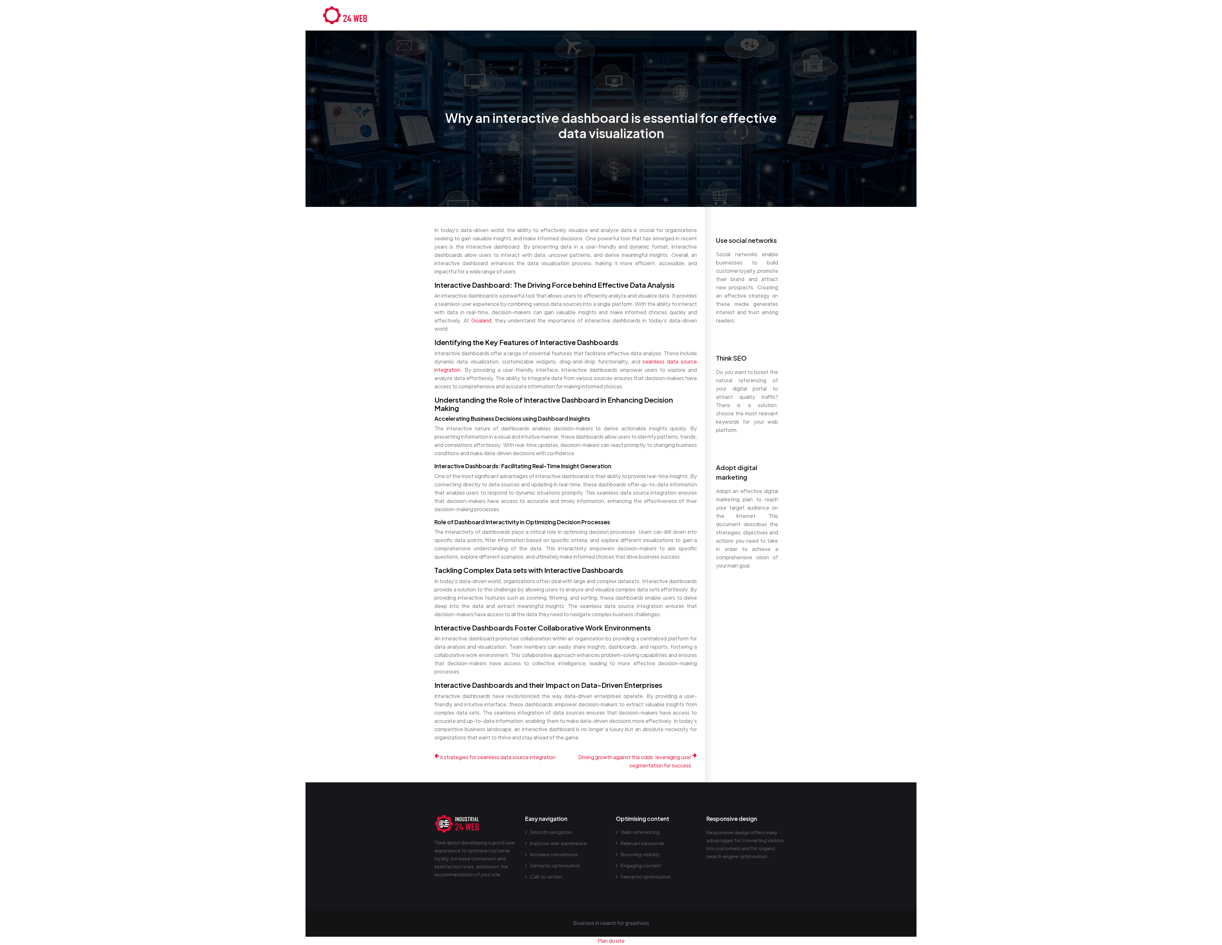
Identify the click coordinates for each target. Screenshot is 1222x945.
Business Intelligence (658, 15)
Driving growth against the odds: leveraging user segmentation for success (634, 761)
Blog (890, 15)
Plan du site (611, 940)
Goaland (481, 320)
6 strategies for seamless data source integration (498, 757)
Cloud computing (715, 15)
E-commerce (859, 15)
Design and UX (763, 15)
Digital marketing (812, 15)
